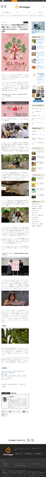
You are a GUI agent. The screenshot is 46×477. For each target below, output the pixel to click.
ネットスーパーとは (21, 463)
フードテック (35, 219)
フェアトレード (35, 212)
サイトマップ (19, 453)
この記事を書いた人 (6, 393)
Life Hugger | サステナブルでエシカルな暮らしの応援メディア (17, 475)
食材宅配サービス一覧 (36, 115)
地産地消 (34, 208)
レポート (5, 384)
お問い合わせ (40, 12)
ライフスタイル (26, 0)
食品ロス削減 (41, 215)
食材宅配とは (7, 463)
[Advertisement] (7, 424)
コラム (29, 12)
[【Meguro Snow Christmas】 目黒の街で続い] (34, 91)
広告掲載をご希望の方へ (36, 448)
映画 (4, 386)
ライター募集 (16, 448)
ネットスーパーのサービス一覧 (37, 123)
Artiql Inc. (43, 475)
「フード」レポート (13, 384)
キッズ (31, 0)
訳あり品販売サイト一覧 (36, 108)
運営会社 (22, 448)
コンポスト (34, 215)
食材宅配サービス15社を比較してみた (37, 139)
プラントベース (35, 210)
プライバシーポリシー (22, 449)
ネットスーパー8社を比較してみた (37, 143)
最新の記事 (14, 393)
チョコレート (22, 384)
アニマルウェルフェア (36, 221)
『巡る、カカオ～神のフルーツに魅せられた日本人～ (12, 371)
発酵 (41, 223)
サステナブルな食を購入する (5, 12)
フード (14, 0)
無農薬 (40, 206)
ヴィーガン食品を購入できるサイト (35, 463)
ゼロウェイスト (9, 0)
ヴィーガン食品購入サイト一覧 (37, 112)
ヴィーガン (40, 208)
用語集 (39, 453)
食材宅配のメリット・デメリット (37, 135)
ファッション (20, 0)
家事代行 (43, 0)
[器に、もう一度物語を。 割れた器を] (38, 87)
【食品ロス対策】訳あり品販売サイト (21, 465)
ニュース (17, 12)
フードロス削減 (35, 217)
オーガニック (35, 206)
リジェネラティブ (36, 223)
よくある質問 (29, 453)
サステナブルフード (36, 204)
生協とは (6, 465)
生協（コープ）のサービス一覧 (37, 119)
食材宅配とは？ (35, 131)
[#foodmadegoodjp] (42, 95)
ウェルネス (37, 0)
